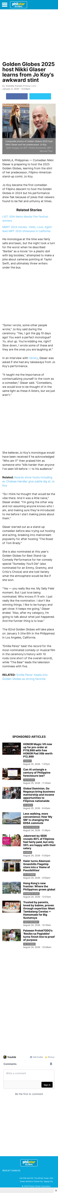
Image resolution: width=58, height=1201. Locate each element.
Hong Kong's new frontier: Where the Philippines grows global (39, 886)
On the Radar (29, 874)
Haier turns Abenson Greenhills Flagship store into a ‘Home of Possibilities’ (36, 865)
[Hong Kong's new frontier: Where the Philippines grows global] (11, 888)
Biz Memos (28, 805)
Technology (29, 780)
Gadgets (27, 761)
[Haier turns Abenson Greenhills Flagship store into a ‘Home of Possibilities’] (11, 865)
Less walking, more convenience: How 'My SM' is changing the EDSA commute (37, 818)
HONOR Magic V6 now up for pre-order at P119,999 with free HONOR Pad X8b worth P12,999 (38, 750)
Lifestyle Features (31, 827)
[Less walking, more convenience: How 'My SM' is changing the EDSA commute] (11, 818)
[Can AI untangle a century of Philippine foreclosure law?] (11, 774)
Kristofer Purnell (14, 85)
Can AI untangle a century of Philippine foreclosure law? (36, 772)
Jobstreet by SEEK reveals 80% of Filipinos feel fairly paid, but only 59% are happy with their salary (39, 842)
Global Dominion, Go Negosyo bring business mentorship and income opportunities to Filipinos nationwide (39, 794)
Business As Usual (31, 893)
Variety (33, 358)
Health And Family (31, 922)
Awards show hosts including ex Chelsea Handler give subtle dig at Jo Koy (28, 481)
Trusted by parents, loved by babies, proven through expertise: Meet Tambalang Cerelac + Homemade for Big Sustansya (39, 910)
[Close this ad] (56, 1190)
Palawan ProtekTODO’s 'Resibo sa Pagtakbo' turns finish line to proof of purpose (39, 935)
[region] (29, 34)
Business (27, 852)
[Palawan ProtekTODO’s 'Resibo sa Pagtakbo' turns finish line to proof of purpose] (11, 935)
